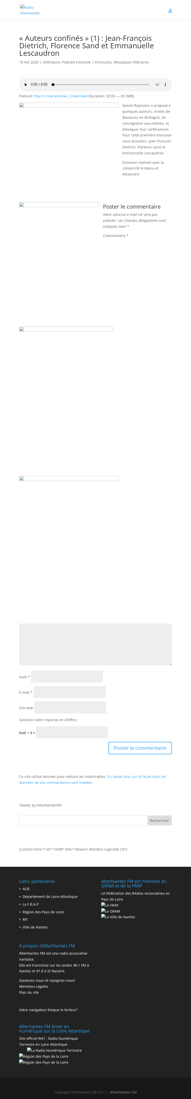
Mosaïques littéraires (131, 62)
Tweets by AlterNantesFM (40, 805)
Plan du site (29, 992)
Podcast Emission (76, 62)
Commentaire (116, 235)
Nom (24, 677)
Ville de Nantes (35, 927)
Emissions (103, 62)
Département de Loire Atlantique (50, 896)
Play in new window (50, 96)
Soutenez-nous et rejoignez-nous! (47, 980)
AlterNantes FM (123, 1092)
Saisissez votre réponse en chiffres (48, 719)
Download (79, 96)
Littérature (51, 62)
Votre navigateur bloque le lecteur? (48, 1009)
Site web (26, 707)
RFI (25, 919)
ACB (26, 888)
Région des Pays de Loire (43, 912)
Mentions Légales (33, 986)
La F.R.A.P (31, 904)
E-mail (26, 692)
